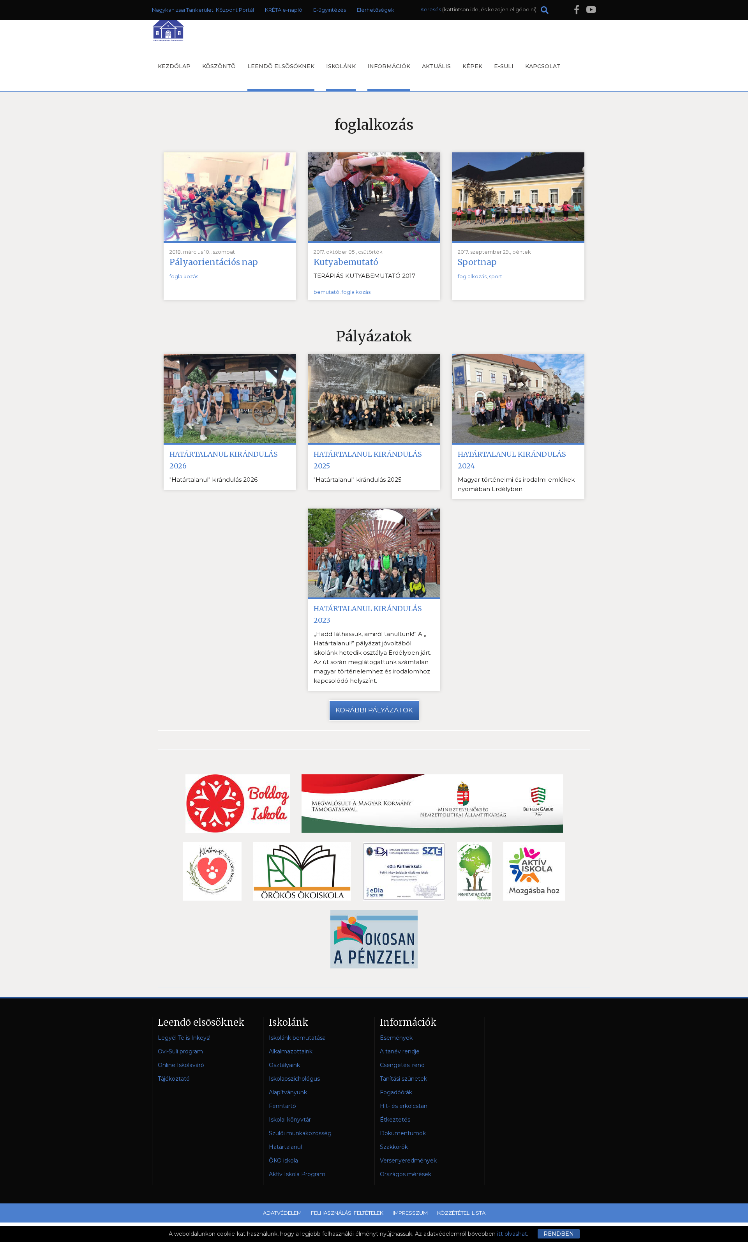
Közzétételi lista (461, 1213)
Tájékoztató (174, 1078)
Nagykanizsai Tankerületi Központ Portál (203, 10)
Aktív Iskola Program (297, 1174)
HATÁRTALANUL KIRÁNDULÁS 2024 (512, 460)
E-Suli (503, 66)
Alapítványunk (288, 1092)
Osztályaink (284, 1065)
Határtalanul (285, 1146)
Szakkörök (394, 1146)
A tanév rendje (400, 1051)
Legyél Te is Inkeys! (184, 1037)
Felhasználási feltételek (347, 1213)
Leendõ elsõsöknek (280, 66)
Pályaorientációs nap (213, 262)
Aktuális (436, 66)
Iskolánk (341, 66)
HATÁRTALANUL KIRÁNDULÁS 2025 (368, 460)
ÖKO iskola (283, 1160)
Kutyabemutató (346, 262)
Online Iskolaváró (181, 1065)
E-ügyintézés (329, 10)
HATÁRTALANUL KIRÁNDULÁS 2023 (368, 614)
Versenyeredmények (408, 1160)
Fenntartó (282, 1105)
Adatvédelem (282, 1213)
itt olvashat (512, 1233)
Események (396, 1037)
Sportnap (477, 262)
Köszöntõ (219, 66)
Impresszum (410, 1213)
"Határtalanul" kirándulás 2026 (213, 479)
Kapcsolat (543, 66)
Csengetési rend (402, 1065)
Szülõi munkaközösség (300, 1133)
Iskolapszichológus (294, 1078)
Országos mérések (405, 1174)
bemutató (326, 292)
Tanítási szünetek (403, 1078)
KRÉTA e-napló (283, 10)
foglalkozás (183, 276)
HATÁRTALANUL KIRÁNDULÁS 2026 (223, 460)
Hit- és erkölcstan (403, 1105)
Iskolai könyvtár (290, 1119)
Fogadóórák (396, 1092)
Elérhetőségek (375, 10)
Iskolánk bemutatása (297, 1037)
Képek (472, 66)
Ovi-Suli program (180, 1051)
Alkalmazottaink (290, 1051)
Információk (388, 66)
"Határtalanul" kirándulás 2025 (358, 479)
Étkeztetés (395, 1119)
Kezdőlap (174, 66)
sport (495, 276)
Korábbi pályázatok (374, 710)
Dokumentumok (403, 1133)
